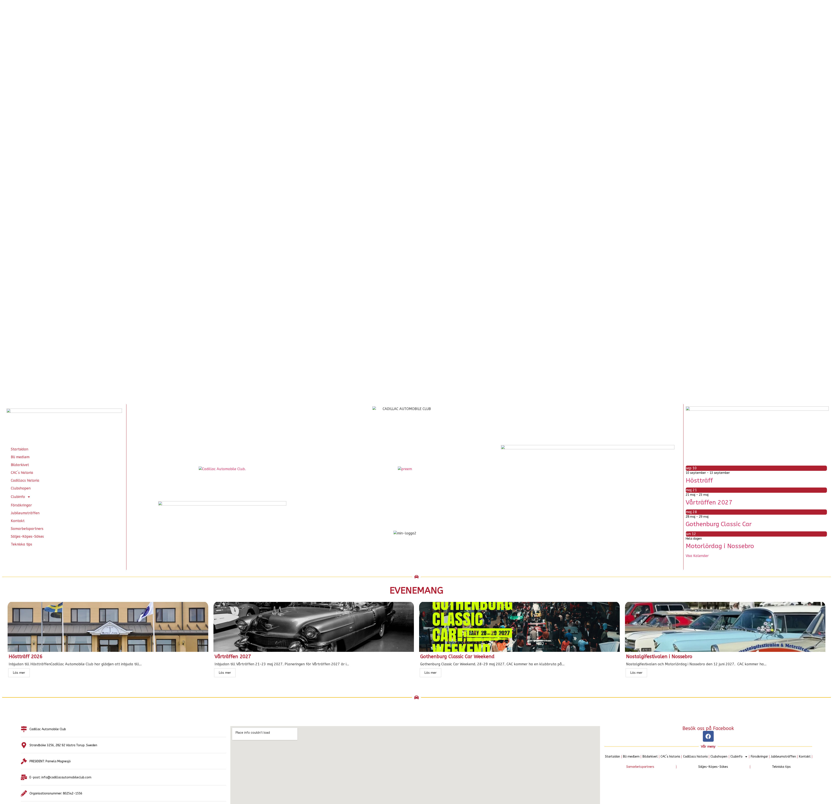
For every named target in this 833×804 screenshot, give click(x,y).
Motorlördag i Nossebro (720, 546)
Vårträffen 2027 (709, 502)
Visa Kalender (697, 556)
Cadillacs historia (25, 480)
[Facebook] (708, 736)
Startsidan (19, 449)
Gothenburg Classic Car (719, 524)
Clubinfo (18, 497)
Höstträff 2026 (25, 656)
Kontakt (18, 521)
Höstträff (699, 480)
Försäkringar (21, 505)
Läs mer (19, 673)
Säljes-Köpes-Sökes (27, 536)
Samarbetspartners (27, 529)
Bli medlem (20, 457)
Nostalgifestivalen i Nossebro (659, 656)
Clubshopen (21, 488)
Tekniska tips (21, 544)
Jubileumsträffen (25, 513)
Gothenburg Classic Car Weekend (457, 656)
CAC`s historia (22, 473)
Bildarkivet (20, 465)
